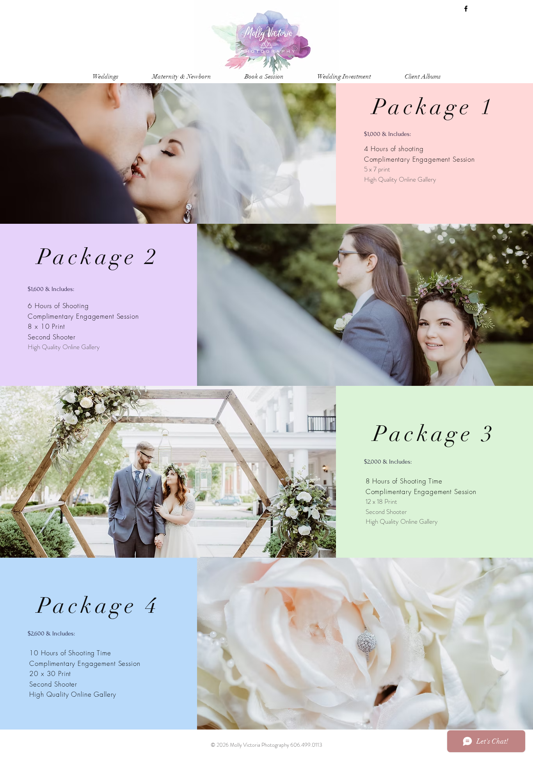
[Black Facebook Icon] (466, 8)
